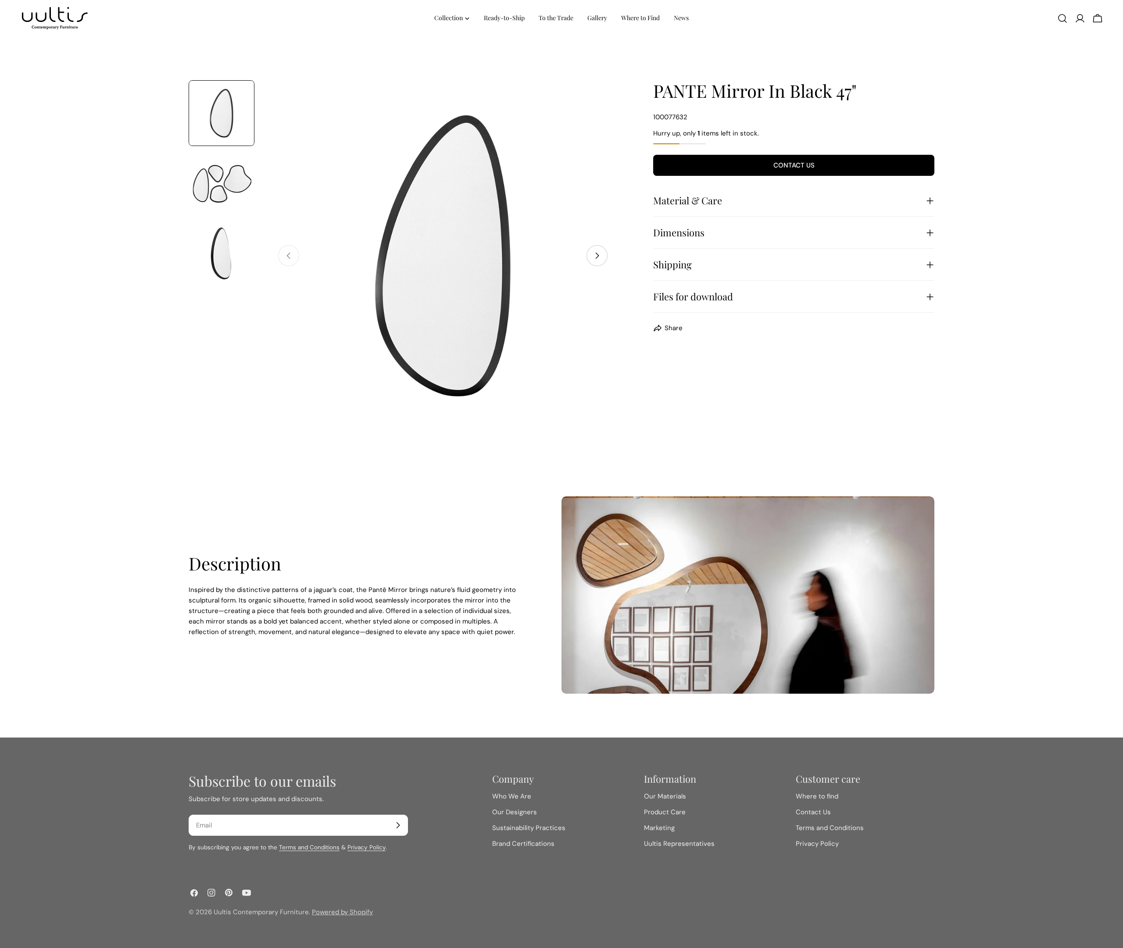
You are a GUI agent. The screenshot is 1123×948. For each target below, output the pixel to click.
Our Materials (665, 796)
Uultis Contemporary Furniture (261, 912)
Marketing (659, 827)
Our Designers (514, 812)
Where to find (817, 796)
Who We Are (511, 796)
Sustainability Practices (528, 827)
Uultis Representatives (679, 843)
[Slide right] (597, 255)
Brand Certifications (523, 843)
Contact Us (794, 165)
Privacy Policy (366, 847)
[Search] (1062, 18)
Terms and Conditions (309, 847)
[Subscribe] (398, 825)
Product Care (665, 812)
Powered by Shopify (342, 912)
